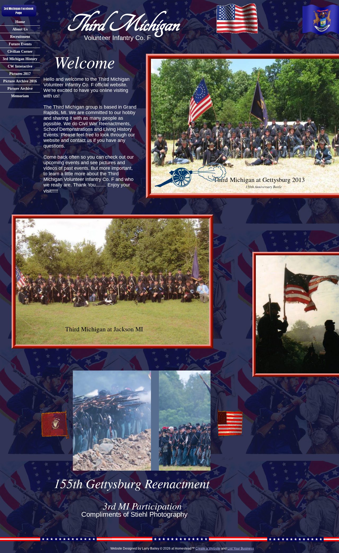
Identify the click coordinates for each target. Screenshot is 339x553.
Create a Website (207, 548)
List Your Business (241, 548)
